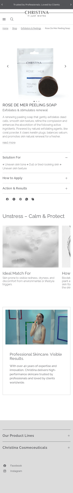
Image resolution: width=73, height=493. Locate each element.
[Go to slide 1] (34, 101)
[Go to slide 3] (38, 101)
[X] (14, 199)
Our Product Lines (18, 436)
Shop (14, 28)
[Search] (11, 19)
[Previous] (7, 66)
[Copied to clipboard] (32, 199)
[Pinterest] (20, 199)
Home (5, 28)
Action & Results (15, 188)
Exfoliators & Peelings (31, 28)
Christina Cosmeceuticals (25, 448)
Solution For (12, 157)
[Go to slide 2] (36, 101)
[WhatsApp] (26, 199)
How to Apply (12, 178)
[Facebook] (7, 199)
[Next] (65, 66)
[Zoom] (36, 66)
